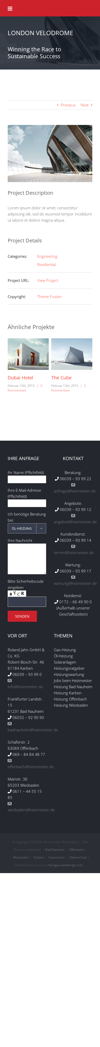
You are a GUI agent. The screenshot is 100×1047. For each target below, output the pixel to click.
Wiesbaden (21, 857)
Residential (46, 264)
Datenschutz (78, 857)
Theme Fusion (49, 296)
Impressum (56, 857)
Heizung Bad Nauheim (73, 686)
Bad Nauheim (54, 849)
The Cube (18, 377)
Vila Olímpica (66, 377)
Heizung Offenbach (70, 699)
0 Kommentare (25, 387)
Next (84, 104)
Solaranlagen (65, 662)
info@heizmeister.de (25, 686)
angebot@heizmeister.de (75, 521)
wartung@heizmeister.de (75, 583)
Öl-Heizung (63, 655)
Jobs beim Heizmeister (73, 680)
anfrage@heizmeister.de (75, 490)
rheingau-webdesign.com (65, 865)
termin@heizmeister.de (74, 552)
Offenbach (76, 849)
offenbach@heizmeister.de (31, 766)
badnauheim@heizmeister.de (33, 729)
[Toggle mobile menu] (10, 8)
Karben (39, 857)
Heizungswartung (69, 674)
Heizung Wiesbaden (71, 705)
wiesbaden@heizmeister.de (31, 809)
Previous (68, 104)
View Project (47, 280)
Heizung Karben (68, 692)
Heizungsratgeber (69, 668)
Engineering (47, 256)
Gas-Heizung (65, 649)
